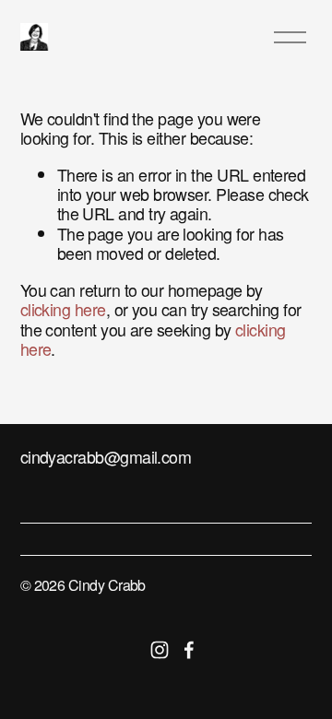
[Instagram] (159, 650)
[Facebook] (189, 650)
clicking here (63, 309)
